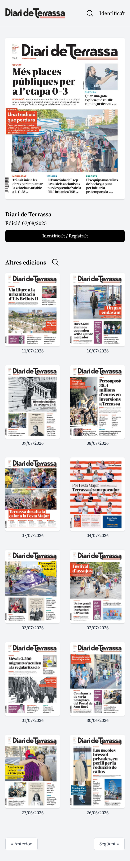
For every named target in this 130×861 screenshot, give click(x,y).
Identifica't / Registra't (65, 236)
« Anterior (21, 844)
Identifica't (112, 13)
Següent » (109, 844)
